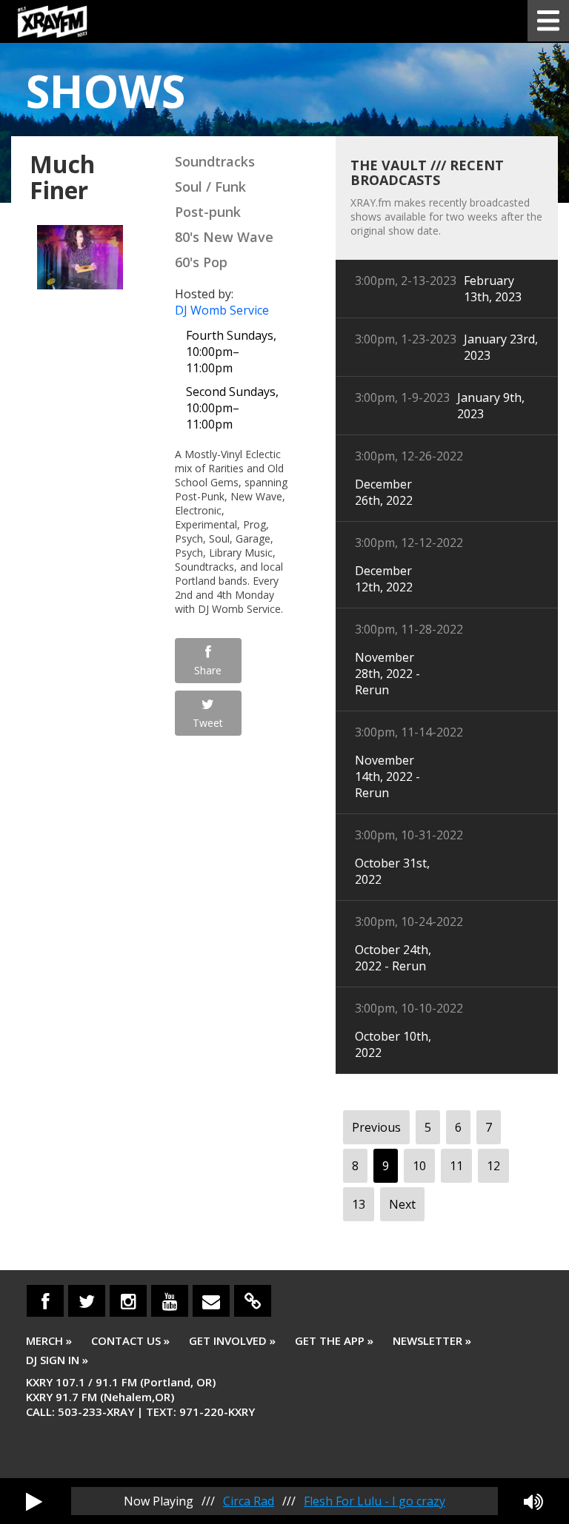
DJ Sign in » (57, 1359)
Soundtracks (215, 161)
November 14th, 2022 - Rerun (387, 776)
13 (358, 1204)
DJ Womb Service (222, 310)
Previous (376, 1127)
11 (456, 1166)
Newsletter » (432, 1340)
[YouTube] (169, 1301)
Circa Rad (248, 1501)
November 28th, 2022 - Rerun (387, 673)
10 (419, 1166)
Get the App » (334, 1340)
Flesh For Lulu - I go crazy (374, 1501)
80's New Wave (224, 237)
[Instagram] (128, 1301)
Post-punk (208, 212)
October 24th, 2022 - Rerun (393, 957)
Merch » (49, 1340)
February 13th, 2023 (493, 288)
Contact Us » (130, 1340)
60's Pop (201, 262)
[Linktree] (252, 1301)
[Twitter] (86, 1301)
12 (493, 1166)
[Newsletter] (211, 1301)
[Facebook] (45, 1301)
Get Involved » (232, 1340)
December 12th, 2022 (384, 579)
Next (402, 1204)
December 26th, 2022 (384, 492)
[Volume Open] (533, 1501)
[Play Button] (34, 1501)
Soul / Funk (210, 186)
